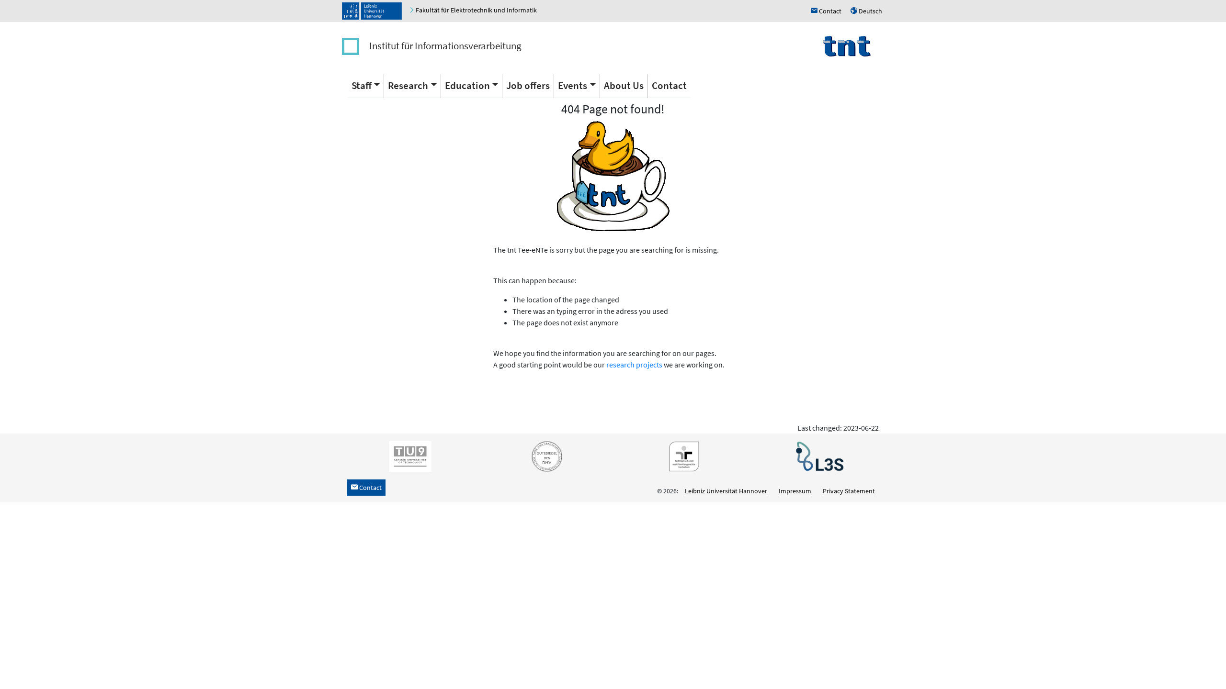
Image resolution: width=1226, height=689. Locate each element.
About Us (624, 85)
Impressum (795, 491)
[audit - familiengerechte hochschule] (681, 456)
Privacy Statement (849, 491)
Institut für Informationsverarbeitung (445, 45)
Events (572, 85)
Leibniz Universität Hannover (726, 491)
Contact (669, 85)
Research (408, 85)
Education (467, 85)
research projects (634, 364)
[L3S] (818, 456)
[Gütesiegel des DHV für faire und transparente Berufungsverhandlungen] (545, 456)
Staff (362, 85)
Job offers (528, 85)
